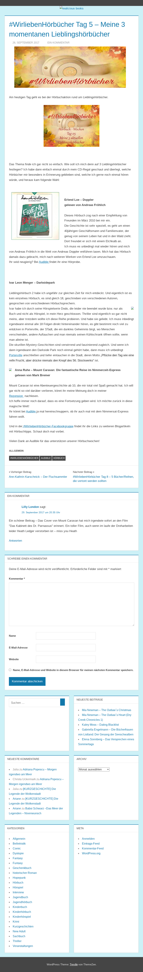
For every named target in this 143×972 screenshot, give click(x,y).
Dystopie (18, 853)
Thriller (17, 941)
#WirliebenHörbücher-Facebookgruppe (47, 426)
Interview (18, 892)
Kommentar (17, 578)
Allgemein (19, 838)
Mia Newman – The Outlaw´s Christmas (106, 710)
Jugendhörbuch (22, 902)
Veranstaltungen (23, 945)
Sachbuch (19, 936)
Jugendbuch (20, 897)
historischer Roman (25, 872)
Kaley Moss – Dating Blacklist (100, 724)
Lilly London (30, 507)
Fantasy (18, 858)
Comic (17, 848)
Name (12, 635)
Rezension (16, 396)
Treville (74, 964)
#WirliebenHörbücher (24, 458)
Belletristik (19, 843)
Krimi (16, 921)
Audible (44, 262)
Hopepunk (19, 877)
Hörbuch (59, 458)
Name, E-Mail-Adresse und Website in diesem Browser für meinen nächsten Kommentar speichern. (73, 670)
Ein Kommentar (58, 42)
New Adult (19, 931)
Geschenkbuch (22, 867)
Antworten (15, 540)
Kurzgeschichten (23, 926)
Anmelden (88, 838)
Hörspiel (18, 887)
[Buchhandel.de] (132, 308)
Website (14, 659)
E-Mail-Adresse (18, 647)
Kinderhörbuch (22, 911)
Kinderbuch (20, 906)
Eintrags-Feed (91, 843)
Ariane (17, 798)
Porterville (15, 355)
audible (46, 458)
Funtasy (18, 863)
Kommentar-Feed (93, 848)
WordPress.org (91, 853)
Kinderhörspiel (22, 916)
